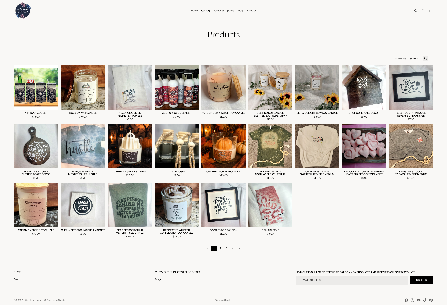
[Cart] (430, 10)
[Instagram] (412, 300)
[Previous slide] (19, 87)
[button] (414, 59)
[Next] (239, 248)
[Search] (415, 10)
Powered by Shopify (56, 300)
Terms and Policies (223, 300)
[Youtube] (419, 300)
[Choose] (53, 104)
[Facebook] (406, 300)
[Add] (240, 104)
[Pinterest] (431, 300)
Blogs (158, 279)
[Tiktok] (425, 300)
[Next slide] (52, 87)
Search (17, 279)
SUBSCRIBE (421, 280)
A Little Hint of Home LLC (34, 300)
